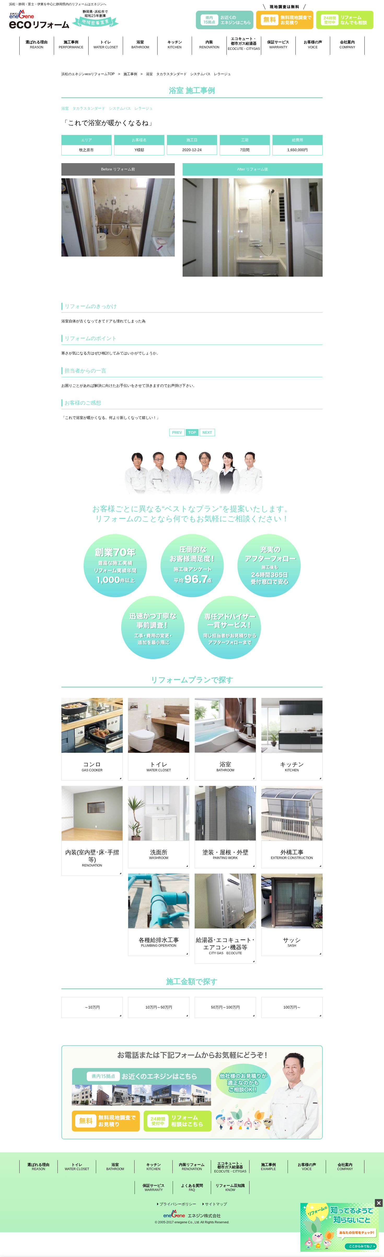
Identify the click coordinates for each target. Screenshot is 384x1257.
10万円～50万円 (159, 1007)
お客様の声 (313, 44)
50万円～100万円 (225, 1007)
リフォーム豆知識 (230, 1188)
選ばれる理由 (37, 44)
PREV (177, 432)
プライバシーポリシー (178, 1204)
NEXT (207, 432)
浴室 (140, 44)
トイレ (106, 44)
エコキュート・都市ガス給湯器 (244, 44)
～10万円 (92, 1007)
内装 (209, 44)
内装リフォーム (192, 1167)
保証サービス (278, 44)
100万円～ (292, 1007)
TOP (192, 432)
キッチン (174, 44)
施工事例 (71, 44)
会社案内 (347, 44)
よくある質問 (192, 1188)
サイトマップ (216, 1204)
